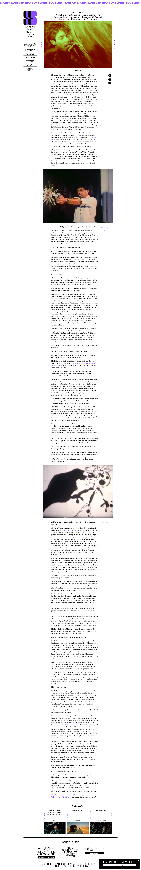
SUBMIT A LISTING (70, 849)
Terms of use (60, 866)
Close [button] (138, 860)
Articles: (77, 11)
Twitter (30, 70)
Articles (30, 57)
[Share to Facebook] (108, 75)
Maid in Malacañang (71, 725)
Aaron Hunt (78, 70)
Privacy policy (79, 866)
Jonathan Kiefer (101, 820)
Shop (30, 64)
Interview (41, 44)
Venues (30, 53)
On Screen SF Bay (90, 816)
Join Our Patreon (46, 857)
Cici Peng (78, 820)
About (70, 847)
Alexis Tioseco (66, 530)
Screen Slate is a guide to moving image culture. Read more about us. (30, 45)
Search (30, 68)
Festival (67, 816)
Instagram (30, 69)
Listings (30, 50)
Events (30, 61)
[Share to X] (108, 79)
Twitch (70, 856)
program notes (60, 114)
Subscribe (119, 865)
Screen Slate (70, 842)
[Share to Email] (108, 83)
